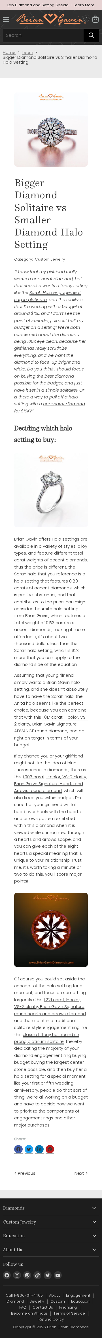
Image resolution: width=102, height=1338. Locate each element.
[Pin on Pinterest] (50, 1149)
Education (80, 1301)
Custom (57, 1301)
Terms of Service (69, 1313)
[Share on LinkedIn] (39, 1149)
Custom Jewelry (50, 259)
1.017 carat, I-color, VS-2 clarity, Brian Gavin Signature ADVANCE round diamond (51, 724)
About (54, 1295)
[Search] (91, 35)
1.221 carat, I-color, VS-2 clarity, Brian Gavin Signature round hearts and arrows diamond (50, 1007)
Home (9, 52)
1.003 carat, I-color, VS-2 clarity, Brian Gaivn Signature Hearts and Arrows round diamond (50, 784)
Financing (68, 1307)
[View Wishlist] (86, 19)
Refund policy (51, 1319)
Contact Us (43, 1307)
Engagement (78, 1295)
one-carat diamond (64, 404)
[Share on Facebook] (18, 1149)
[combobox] (43, 35)
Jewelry (37, 1301)
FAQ (22, 1307)
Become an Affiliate (29, 1313)
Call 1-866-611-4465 (24, 1295)
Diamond (15, 1301)
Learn (27, 52)
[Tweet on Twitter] (29, 1149)
